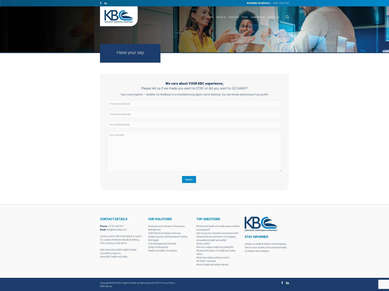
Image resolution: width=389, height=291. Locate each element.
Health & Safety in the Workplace (270, 244)
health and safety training (216, 264)
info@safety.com (117, 229)
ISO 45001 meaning (205, 261)
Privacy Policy (167, 283)
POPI (156, 283)
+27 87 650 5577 (116, 226)
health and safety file (223, 247)
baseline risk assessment (225, 233)
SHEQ (207, 243)
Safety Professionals (158, 247)
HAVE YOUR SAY (281, 3)
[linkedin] (105, 3)
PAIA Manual (106, 286)
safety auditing (214, 257)
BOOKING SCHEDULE (258, 3)
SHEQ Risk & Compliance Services (164, 233)
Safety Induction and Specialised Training (167, 236)
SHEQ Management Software (162, 243)
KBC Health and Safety (116, 256)
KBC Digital (153, 240)
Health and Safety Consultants (162, 250)
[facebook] (100, 3)
